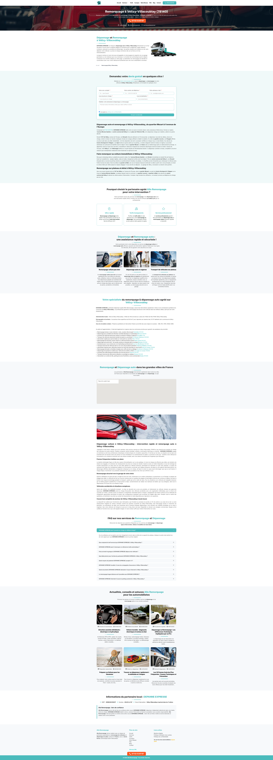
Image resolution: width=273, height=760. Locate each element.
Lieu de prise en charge (105, 96)
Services (124, 2)
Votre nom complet (104, 90)
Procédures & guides (159, 626)
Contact (159, 2)
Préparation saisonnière (105, 669)
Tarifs (131, 2)
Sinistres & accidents (132, 626)
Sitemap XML (133, 749)
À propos (137, 2)
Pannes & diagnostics (160, 669)
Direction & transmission (105, 626)
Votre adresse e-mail (155, 90)
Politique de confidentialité (161, 736)
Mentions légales (158, 733)
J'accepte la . (111, 112)
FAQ (150, 2)
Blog (154, 2)
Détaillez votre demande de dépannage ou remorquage (114, 102)
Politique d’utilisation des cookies (163, 735)
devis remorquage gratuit (127, 81)
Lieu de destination (142, 96)
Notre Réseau (144, 2)
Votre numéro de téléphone (131, 90)
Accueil (119, 2)
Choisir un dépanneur (132, 669)
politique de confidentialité (114, 112)
